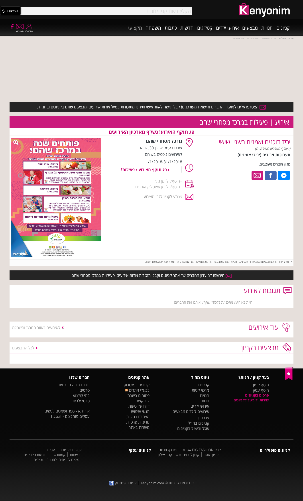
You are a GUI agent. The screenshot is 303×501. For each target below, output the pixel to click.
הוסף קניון (261, 384)
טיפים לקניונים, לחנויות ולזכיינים (56, 459)
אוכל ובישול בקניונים (193, 428)
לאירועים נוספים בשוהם (163, 154)
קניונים (283, 27)
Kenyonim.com (152, 483)
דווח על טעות (139, 406)
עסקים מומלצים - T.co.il (70, 416)
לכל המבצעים (23, 348)
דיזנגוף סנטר (168, 449)
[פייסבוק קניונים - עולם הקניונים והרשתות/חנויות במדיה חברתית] (12, 26)
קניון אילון (165, 454)
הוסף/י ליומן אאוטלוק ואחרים (157, 186)
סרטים (85, 390)
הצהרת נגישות (138, 416)
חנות (205, 400)
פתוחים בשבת (138, 395)
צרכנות (203, 417)
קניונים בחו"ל (198, 423)
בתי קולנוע (81, 395)
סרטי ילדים (81, 400)
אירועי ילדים (227, 27)
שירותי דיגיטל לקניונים (251, 400)
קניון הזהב (211, 454)
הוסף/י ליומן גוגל (167, 181)
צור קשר (143, 400)
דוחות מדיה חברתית (74, 384)
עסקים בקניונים (70, 449)
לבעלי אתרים (138, 390)
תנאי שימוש (140, 411)
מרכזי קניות (200, 390)
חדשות (187, 27)
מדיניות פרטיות (138, 422)
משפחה (153, 27)
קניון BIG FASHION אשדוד (201, 449)
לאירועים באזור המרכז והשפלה (36, 327)
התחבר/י (29, 31)
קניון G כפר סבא (187, 454)
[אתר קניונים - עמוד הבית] (289, 379)
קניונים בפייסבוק (137, 384)
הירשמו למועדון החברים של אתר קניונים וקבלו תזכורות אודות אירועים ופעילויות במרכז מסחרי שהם (148, 275)
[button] (10, 10)
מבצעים (250, 27)
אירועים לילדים (197, 411)
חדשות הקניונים (35, 454)
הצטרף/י (20, 31)
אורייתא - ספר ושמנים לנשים (67, 411)
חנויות (267, 27)
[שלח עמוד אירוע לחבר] (258, 175)
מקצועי (135, 27)
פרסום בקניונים (257, 395)
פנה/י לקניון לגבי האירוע (163, 196)
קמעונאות (58, 454)
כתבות (171, 27)
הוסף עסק (261, 390)
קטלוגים (204, 27)
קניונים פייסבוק (125, 482)
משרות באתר (139, 427)
